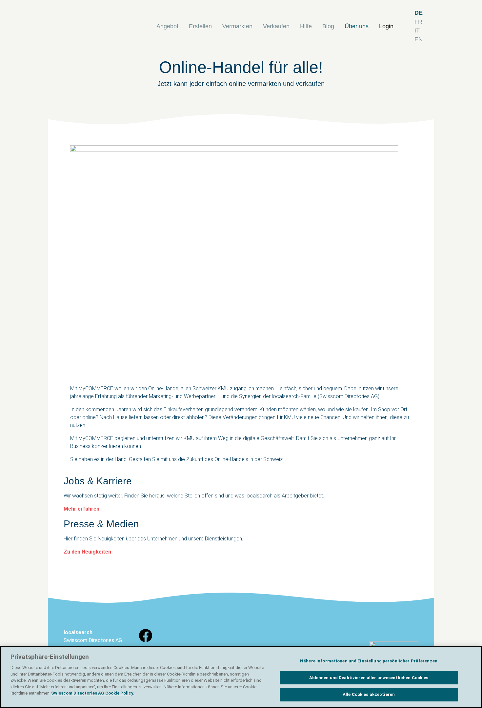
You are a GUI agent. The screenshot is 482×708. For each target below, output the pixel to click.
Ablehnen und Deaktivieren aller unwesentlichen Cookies (369, 677)
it (417, 30)
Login (386, 26)
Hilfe (306, 26)
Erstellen (200, 26)
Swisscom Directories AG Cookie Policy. (92, 693)
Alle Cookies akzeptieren (369, 694)
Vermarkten (237, 26)
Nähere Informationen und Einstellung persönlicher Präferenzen (368, 660)
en (418, 39)
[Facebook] (145, 641)
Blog (328, 26)
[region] (241, 677)
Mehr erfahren (81, 509)
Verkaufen (276, 26)
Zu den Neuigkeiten (87, 552)
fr (418, 21)
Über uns (357, 26)
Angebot (167, 26)
